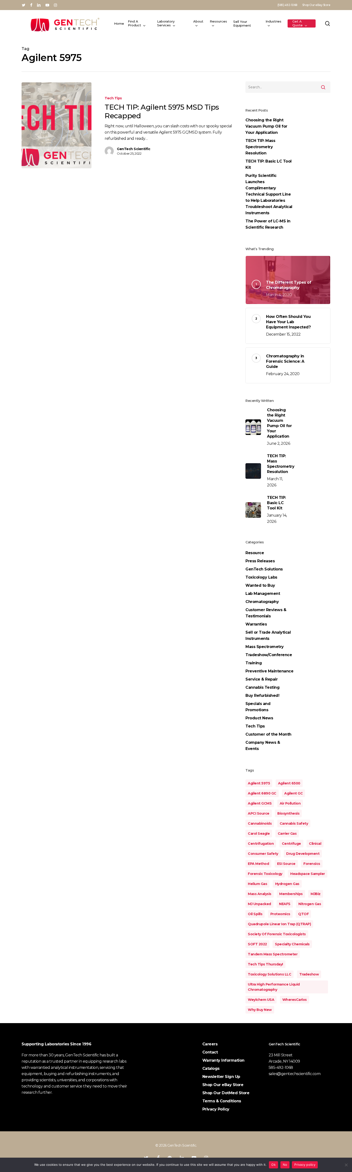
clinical (315, 843)
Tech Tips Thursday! (265, 964)
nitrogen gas (309, 904)
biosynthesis (288, 813)
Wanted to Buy (260, 585)
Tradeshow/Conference (268, 655)
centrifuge (291, 843)
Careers (210, 1044)
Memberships (291, 894)
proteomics (280, 914)
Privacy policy (304, 1164)
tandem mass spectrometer (272, 954)
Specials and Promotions (257, 706)
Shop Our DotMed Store (226, 1093)
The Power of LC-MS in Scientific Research (267, 224)
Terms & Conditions (221, 1101)
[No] (346, 1164)
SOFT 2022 (257, 944)
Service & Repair (261, 679)
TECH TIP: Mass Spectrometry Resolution (260, 146)
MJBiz (316, 894)
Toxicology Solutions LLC (269, 974)
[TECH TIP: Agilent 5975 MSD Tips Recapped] (56, 125)
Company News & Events (262, 745)
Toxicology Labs (261, 577)
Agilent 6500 (289, 783)
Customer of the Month (268, 734)
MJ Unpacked (259, 904)
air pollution (290, 803)
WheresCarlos (294, 999)
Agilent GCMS (260, 803)
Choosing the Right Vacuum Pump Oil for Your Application (266, 126)
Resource (254, 553)
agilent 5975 (259, 783)
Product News (259, 718)
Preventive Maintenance (269, 671)
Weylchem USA (261, 999)
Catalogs (211, 1068)
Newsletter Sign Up (221, 1076)
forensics (311, 864)
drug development (302, 853)
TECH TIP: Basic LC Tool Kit (268, 164)
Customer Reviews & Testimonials (265, 613)
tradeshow (309, 974)
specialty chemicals (292, 944)
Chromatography (262, 601)
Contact (210, 1052)
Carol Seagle (259, 833)
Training (253, 663)
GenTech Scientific (133, 149)
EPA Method (258, 864)
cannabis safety (294, 823)
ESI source (286, 864)
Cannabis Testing (262, 687)
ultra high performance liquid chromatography (274, 987)
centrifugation (261, 843)
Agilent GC (293, 793)
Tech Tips (113, 98)
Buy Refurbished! (262, 695)
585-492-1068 (281, 1067)
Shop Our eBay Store (223, 1084)
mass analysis (259, 894)
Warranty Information (223, 1060)
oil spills (255, 914)
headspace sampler (307, 874)
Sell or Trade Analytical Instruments (268, 635)
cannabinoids (260, 823)
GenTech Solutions (264, 569)
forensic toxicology (265, 874)
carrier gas (287, 833)
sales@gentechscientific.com (295, 1073)
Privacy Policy (215, 1109)
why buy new (260, 1010)
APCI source (258, 813)
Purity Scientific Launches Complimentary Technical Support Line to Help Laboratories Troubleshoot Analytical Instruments (268, 194)
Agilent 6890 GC (262, 793)
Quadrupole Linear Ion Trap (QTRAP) (279, 924)
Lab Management (262, 593)
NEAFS (284, 904)
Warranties (256, 624)
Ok (273, 1164)
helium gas (257, 884)
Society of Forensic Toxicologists (277, 934)
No (285, 1164)
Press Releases (260, 561)
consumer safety (263, 853)
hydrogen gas (287, 884)
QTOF (303, 914)
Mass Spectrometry (264, 646)
